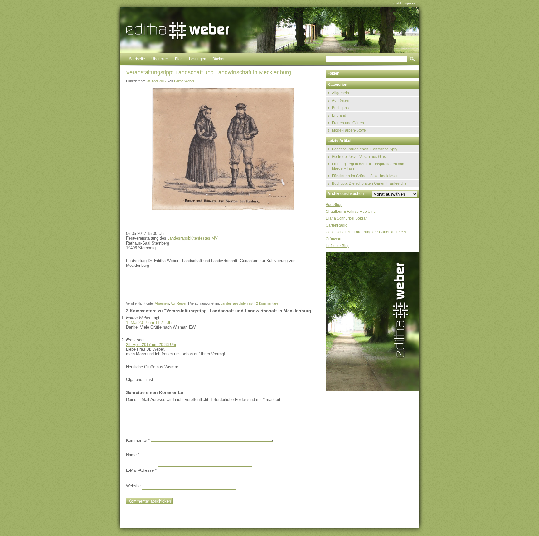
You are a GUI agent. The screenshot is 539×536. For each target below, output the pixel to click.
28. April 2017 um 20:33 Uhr (151, 344)
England (339, 115)
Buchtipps (340, 108)
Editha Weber (184, 81)
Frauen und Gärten (348, 123)
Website (133, 486)
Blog (179, 59)
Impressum (411, 3)
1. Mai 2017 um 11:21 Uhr (149, 322)
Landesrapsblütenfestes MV (192, 238)
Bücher (218, 59)
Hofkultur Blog (338, 246)
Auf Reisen (179, 303)
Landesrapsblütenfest (237, 303)
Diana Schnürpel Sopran (347, 218)
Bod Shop (334, 204)
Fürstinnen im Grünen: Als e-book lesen (365, 176)
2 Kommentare (267, 303)
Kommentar (138, 440)
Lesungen (197, 59)
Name (132, 454)
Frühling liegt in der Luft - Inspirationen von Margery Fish (368, 166)
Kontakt (395, 3)
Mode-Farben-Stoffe (349, 130)
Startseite (137, 59)
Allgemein (162, 303)
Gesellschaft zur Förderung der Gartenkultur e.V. (366, 232)
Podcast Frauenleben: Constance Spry (364, 149)
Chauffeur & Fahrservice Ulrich (352, 211)
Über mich (160, 59)
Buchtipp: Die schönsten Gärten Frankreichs (369, 183)
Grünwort (333, 239)
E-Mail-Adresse (141, 470)
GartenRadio (336, 225)
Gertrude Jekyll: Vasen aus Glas (359, 156)
